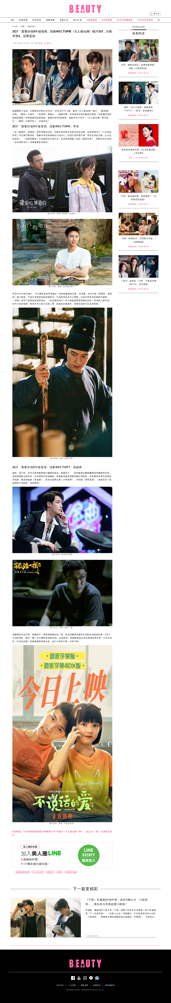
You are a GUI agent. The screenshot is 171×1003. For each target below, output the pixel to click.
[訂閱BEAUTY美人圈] (98, 978)
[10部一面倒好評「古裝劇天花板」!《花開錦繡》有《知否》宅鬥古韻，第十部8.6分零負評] (139, 224)
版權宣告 (97, 985)
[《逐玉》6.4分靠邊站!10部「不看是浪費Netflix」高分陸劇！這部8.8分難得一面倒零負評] (139, 266)
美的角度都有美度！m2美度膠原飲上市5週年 (139, 151)
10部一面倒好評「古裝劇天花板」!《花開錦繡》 (138, 240)
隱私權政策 (110, 985)
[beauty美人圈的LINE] (92, 978)
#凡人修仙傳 (38, 872)
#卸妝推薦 (107, 20)
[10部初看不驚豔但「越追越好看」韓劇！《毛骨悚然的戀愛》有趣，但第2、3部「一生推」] (139, 181)
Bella (49, 43)
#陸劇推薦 (92, 20)
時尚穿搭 (36, 20)
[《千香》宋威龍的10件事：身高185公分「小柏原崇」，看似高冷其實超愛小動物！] (45, 917)
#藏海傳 (50, 872)
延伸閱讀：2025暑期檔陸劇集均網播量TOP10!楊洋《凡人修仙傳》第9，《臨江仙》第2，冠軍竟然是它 (62, 833)
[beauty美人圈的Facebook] (73, 978)
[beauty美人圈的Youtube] (79, 978)
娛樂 (23, 26)
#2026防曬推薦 (125, 20)
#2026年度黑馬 (145, 20)
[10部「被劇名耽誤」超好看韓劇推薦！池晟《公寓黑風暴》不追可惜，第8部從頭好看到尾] (139, 50)
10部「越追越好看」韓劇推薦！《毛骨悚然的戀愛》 (138, 198)
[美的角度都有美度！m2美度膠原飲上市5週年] (139, 135)
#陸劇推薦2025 (22, 872)
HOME (15, 26)
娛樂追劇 (50, 20)
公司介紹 (60, 985)
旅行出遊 (77, 20)
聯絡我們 (84, 985)
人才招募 (72, 985)
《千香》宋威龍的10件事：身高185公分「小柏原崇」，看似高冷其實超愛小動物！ (117, 902)
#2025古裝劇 (70, 872)
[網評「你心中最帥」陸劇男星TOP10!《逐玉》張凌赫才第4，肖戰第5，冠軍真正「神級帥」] (139, 92)
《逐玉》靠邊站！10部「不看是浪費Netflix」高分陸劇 (138, 282)
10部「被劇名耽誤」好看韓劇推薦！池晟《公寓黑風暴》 (138, 66)
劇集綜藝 (31, 26)
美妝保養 (23, 20)
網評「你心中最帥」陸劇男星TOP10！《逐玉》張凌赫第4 (138, 109)
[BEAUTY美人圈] (85, 8)
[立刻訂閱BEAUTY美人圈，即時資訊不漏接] (62, 854)
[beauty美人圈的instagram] (85, 978)
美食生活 (64, 20)
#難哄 (59, 872)
